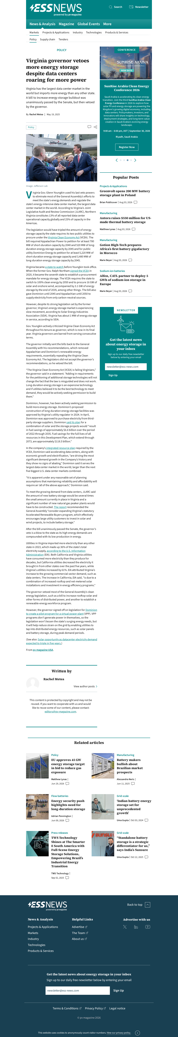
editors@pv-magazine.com (60, 712)
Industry (78, 32)
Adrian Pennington (61, 816)
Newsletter (141, 7)
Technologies (94, 32)
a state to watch (54, 267)
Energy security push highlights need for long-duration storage (68, 805)
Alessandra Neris (125, 779)
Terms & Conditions (65, 1008)
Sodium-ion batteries (112, 271)
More (107, 24)
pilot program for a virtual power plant (61, 614)
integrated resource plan (60, 448)
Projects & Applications (55, 32)
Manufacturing (108, 213)
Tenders (63, 39)
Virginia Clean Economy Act (63, 237)
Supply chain (47, 39)
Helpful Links (82, 919)
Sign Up (113, 375)
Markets (34, 32)
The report (60, 507)
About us (78, 939)
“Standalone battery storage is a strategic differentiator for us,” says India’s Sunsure (133, 844)
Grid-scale (123, 796)
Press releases (59, 833)
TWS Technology (60, 873)
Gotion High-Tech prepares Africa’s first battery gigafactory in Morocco (124, 249)
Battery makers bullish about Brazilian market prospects (130, 766)
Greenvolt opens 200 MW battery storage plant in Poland (125, 193)
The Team (78, 933)
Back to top (134, 905)
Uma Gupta (123, 820)
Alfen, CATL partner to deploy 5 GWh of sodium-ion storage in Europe (124, 280)
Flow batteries (59, 796)
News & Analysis (42, 24)
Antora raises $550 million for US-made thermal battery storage (125, 220)
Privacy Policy (94, 1008)
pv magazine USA (43, 650)
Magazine (66, 24)
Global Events (89, 24)
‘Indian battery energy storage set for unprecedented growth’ (134, 807)
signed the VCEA (79, 271)
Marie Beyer (106, 260)
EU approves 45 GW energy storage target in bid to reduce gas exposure (68, 766)
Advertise (78, 927)
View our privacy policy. (119, 1033)
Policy (33, 39)
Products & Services (116, 32)
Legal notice (117, 1008)
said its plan (73, 422)
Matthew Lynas (107, 229)
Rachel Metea (36, 114)
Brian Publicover (108, 202)
